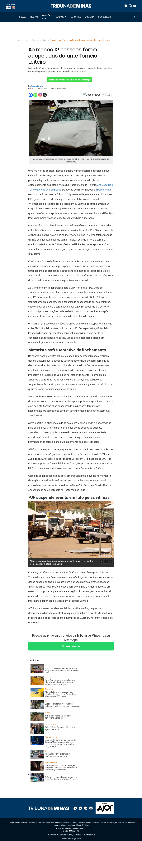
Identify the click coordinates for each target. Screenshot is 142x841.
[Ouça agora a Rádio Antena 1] (8, 7)
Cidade (22, 16)
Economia (61, 16)
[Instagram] (130, 5)
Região (34, 16)
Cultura (89, 16)
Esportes (75, 16)
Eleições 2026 (47, 17)
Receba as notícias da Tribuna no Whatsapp (69, 79)
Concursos (104, 16)
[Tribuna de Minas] (71, 6)
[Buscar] (134, 17)
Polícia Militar (104, 189)
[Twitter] (80, 808)
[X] (45, 95)
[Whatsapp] (35, 95)
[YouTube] (134, 5)
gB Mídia (77, 838)
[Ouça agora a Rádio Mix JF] (13, 7)
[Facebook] (126, 5)
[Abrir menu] (7, 16)
